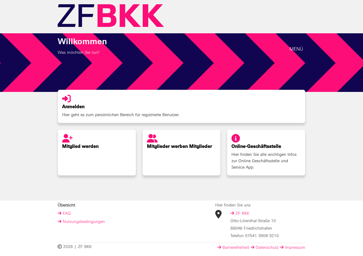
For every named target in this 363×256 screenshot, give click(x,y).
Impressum (294, 248)
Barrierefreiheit (235, 248)
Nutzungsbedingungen (83, 222)
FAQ (66, 214)
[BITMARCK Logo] (111, 16)
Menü (296, 49)
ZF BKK (241, 214)
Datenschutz (266, 248)
